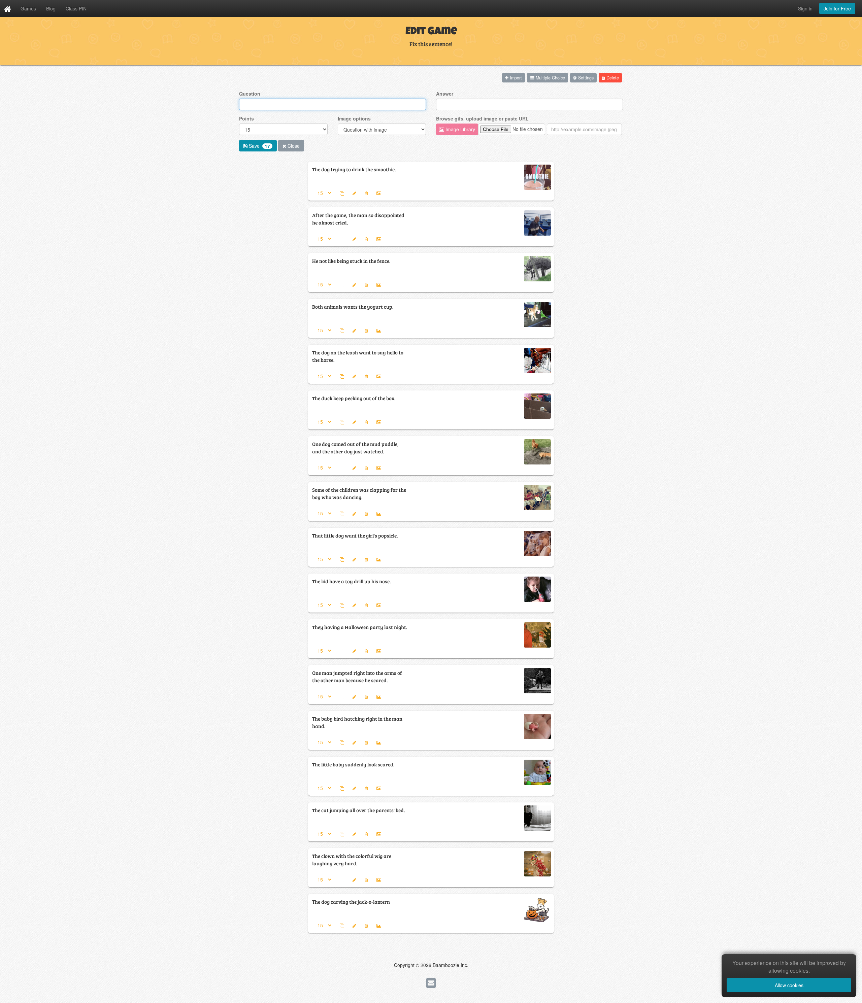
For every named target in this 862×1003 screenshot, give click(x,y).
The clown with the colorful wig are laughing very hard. (351, 859)
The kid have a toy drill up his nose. (351, 581)
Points (246, 118)
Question (249, 93)
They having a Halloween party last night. (359, 626)
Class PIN (76, 8)
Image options (354, 118)
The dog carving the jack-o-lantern (351, 901)
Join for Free (837, 8)
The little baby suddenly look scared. (353, 764)
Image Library (459, 129)
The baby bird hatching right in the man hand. (357, 722)
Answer (444, 93)
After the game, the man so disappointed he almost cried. (358, 218)
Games (28, 8)
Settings (585, 78)
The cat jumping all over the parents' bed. (358, 810)
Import (515, 78)
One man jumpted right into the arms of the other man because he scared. (357, 676)
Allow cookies (789, 985)
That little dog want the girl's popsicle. (355, 535)
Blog (51, 8)
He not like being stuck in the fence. (351, 260)
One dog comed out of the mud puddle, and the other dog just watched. (355, 447)
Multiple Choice (549, 78)
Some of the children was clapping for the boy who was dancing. (359, 493)
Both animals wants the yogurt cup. (352, 306)
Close (293, 145)
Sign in (805, 8)
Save (258, 145)
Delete (612, 78)
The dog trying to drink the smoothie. (354, 169)
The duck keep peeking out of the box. (353, 398)
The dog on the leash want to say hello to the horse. (357, 356)
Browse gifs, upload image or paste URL (482, 118)
